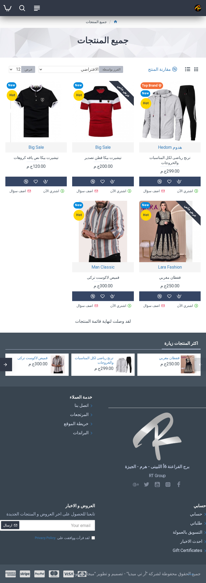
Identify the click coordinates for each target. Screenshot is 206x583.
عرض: (28, 69)
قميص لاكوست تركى (103, 277)
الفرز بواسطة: (111, 69)
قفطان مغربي (170, 277)
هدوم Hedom (170, 147)
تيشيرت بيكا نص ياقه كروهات (36, 157)
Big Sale (103, 147)
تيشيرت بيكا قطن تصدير (103, 157)
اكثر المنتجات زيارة (181, 343)
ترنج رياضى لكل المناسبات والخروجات (169, 160)
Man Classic (103, 267)
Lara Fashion (170, 267)
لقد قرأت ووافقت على (62, 538)
